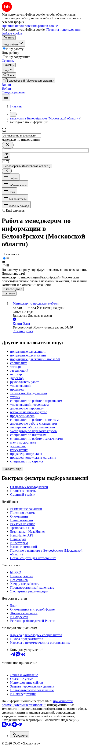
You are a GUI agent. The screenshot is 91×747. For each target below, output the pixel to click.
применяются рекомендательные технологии (37, 703)
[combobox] (21, 135)
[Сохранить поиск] (6, 156)
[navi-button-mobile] (6, 97)
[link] (9, 75)
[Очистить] (8, 145)
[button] (6, 84)
